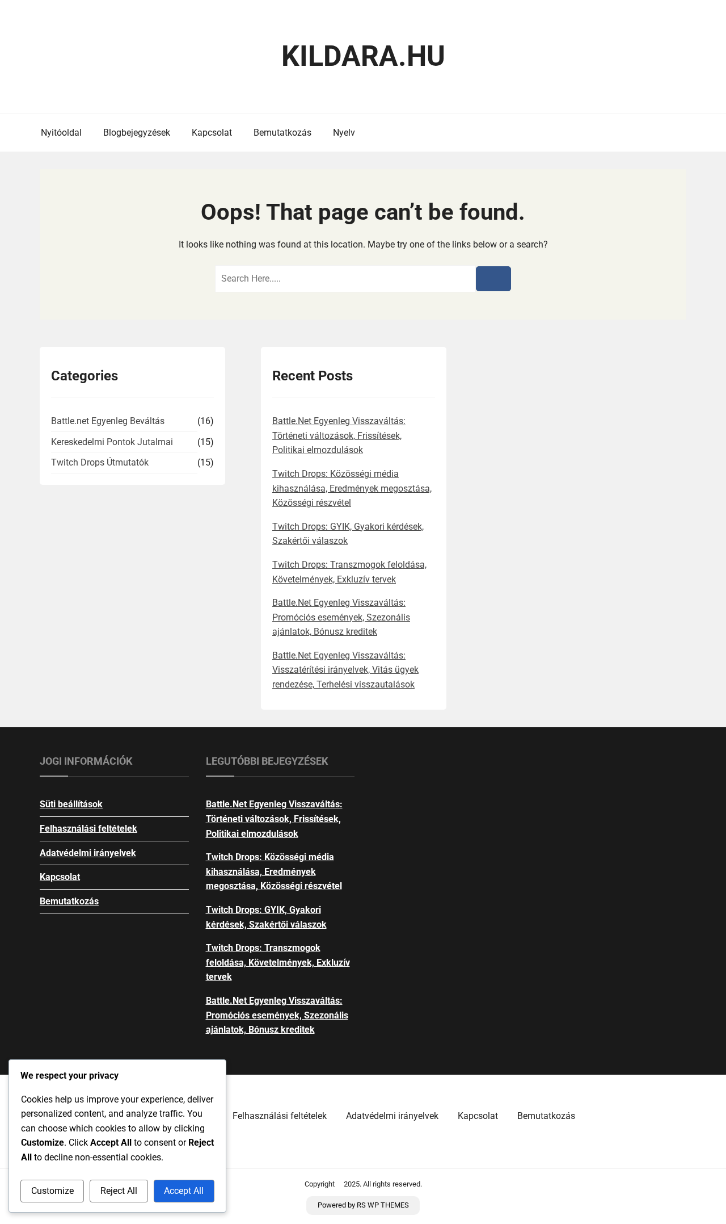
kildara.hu (363, 56)
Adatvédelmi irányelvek (88, 853)
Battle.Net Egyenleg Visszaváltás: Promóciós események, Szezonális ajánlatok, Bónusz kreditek (341, 617)
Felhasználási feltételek (88, 828)
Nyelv (344, 132)
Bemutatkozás (282, 132)
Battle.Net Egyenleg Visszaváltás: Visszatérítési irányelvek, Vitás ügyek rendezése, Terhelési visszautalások (345, 670)
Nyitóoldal (61, 132)
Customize (52, 1190)
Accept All (184, 1190)
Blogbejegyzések (136, 132)
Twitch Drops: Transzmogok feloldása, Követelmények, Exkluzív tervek (278, 962)
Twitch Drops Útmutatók (100, 462)
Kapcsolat (212, 132)
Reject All (118, 1190)
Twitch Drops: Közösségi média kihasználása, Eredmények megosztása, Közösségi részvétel (352, 488)
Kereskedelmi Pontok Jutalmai (112, 442)
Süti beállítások (71, 804)
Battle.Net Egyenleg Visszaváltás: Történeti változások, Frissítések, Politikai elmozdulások (339, 435)
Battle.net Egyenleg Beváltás (107, 421)
